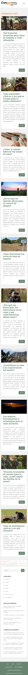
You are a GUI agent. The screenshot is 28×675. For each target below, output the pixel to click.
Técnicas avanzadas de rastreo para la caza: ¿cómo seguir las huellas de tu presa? (13, 476)
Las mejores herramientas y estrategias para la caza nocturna (13, 420)
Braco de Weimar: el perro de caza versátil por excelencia (12, 623)
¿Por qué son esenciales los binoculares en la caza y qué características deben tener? (12, 311)
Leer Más (22, 70)
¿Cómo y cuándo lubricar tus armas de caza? (12, 152)
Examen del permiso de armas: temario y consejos (14, 611)
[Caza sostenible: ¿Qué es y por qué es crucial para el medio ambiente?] (14, 84)
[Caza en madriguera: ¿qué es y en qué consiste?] (14, 516)
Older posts (22, 563)
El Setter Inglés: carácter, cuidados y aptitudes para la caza (13, 606)
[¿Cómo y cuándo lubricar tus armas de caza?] (14, 140)
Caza (6, 585)
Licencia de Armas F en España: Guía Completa (14, 643)
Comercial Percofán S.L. (17, 673)
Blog (7, 664)
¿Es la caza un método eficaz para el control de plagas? (13, 202)
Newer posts (6, 561)
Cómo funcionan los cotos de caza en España (13, 256)
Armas (7, 582)
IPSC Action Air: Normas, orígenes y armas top (14, 633)
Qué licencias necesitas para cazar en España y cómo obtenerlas (14, 37)
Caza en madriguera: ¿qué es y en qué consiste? (14, 528)
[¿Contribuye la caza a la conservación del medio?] (14, 356)
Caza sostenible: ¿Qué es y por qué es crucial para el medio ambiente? (13, 97)
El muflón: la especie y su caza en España (14, 615)
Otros (6, 591)
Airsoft (7, 579)
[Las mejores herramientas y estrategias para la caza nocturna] (14, 407)
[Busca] (22, 570)
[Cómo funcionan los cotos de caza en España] (14, 244)
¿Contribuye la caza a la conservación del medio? (13, 367)
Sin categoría (8, 597)
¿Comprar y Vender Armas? (14, 670)
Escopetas (19, 664)
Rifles (13, 664)
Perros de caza (9, 594)
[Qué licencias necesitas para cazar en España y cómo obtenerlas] (14, 23)
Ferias (6, 588)
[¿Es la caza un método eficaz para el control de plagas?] (14, 189)
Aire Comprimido (19, 667)
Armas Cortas (8, 667)
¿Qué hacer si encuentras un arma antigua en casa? (13, 638)
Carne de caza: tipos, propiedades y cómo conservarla (12, 618)
